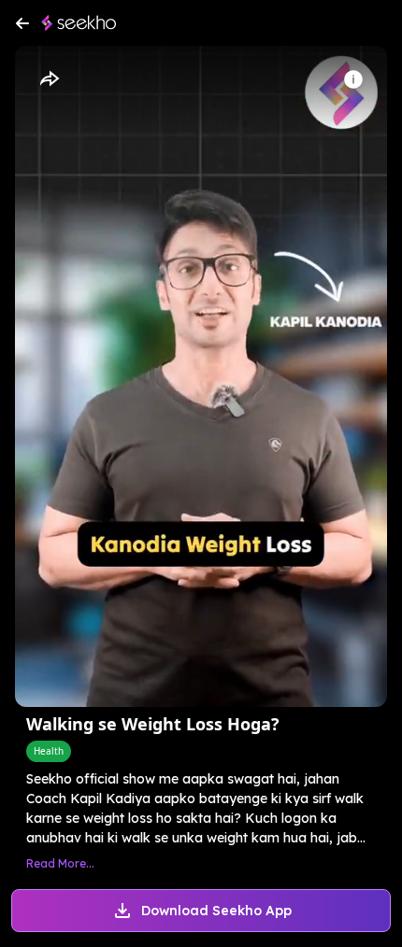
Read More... (60, 863)
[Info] (353, 79)
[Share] (48, 79)
